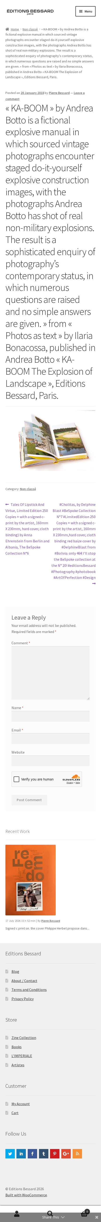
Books (17, 1046)
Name (17, 707)
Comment (21, 643)
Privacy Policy (23, 998)
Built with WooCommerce (26, 1195)
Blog (15, 971)
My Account (21, 1103)
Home (15, 29)
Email (17, 730)
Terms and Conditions (29, 989)
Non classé (30, 29)
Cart (15, 1112)
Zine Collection (24, 1037)
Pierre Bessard (59, 93)
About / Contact (24, 980)
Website (18, 752)
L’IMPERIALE (22, 1055)
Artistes (18, 1065)
